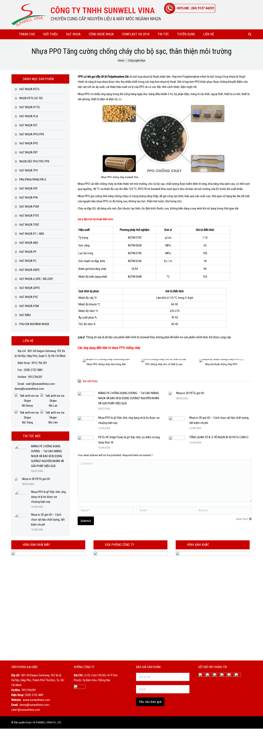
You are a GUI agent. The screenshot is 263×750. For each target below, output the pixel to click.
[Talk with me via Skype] (27, 401)
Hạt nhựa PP (27, 252)
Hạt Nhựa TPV (28, 170)
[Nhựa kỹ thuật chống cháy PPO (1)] (106, 360)
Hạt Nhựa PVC (28, 297)
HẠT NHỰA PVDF (29, 206)
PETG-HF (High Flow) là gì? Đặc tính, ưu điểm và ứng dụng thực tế (129, 439)
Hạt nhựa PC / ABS (31, 234)
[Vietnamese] (248, 4)
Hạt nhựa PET (28, 125)
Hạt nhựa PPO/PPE (31, 134)
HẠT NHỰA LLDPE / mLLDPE (36, 279)
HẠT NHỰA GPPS (29, 288)
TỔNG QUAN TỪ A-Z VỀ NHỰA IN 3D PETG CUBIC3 (218, 437)
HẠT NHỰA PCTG (29, 107)
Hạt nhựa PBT (28, 152)
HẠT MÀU (25, 315)
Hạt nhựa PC (28, 261)
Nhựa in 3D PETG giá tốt (190, 393)
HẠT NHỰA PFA (28, 197)
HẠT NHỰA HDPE (29, 270)
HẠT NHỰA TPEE (29, 225)
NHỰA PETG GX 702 (31, 98)
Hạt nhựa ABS (28, 243)
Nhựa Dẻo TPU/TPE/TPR (34, 161)
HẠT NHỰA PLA (28, 116)
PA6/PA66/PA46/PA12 (32, 179)
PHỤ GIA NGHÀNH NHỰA (34, 324)
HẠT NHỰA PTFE (29, 215)
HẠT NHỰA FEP (28, 188)
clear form (242, 519)
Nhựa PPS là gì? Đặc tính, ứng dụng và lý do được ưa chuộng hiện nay (128, 420)
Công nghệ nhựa (136, 60)
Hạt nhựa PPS (28, 143)
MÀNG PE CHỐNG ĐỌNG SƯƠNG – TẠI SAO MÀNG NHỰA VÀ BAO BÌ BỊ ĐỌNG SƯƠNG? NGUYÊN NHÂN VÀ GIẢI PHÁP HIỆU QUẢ (128, 398)
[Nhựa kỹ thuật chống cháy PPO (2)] (163, 360)
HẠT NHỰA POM (29, 306)
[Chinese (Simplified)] (238, 4)
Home (121, 60)
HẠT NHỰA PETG (29, 89)
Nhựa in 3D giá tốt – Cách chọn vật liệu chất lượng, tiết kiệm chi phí (219, 420)
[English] (243, 4)
